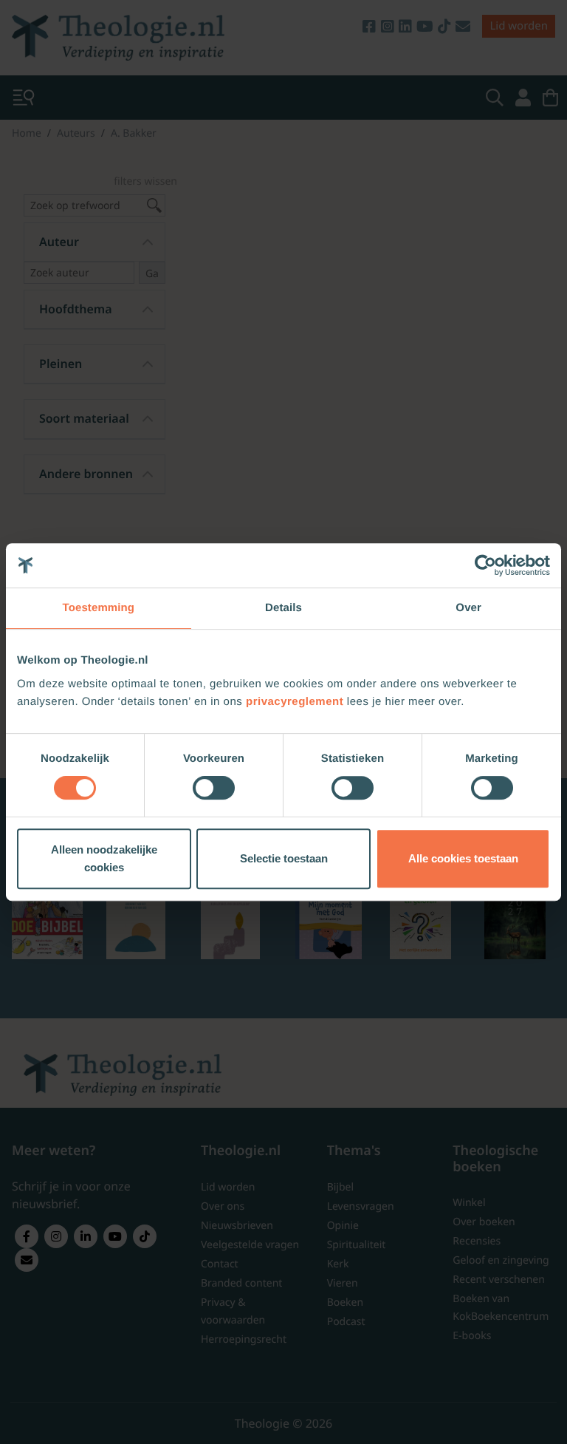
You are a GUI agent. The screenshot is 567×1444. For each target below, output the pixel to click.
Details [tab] (283, 608)
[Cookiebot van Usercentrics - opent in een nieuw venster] (485, 565)
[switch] (214, 788)
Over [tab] (468, 608)
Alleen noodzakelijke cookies (104, 858)
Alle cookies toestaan (463, 858)
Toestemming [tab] (99, 608)
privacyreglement (294, 701)
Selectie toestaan (284, 858)
